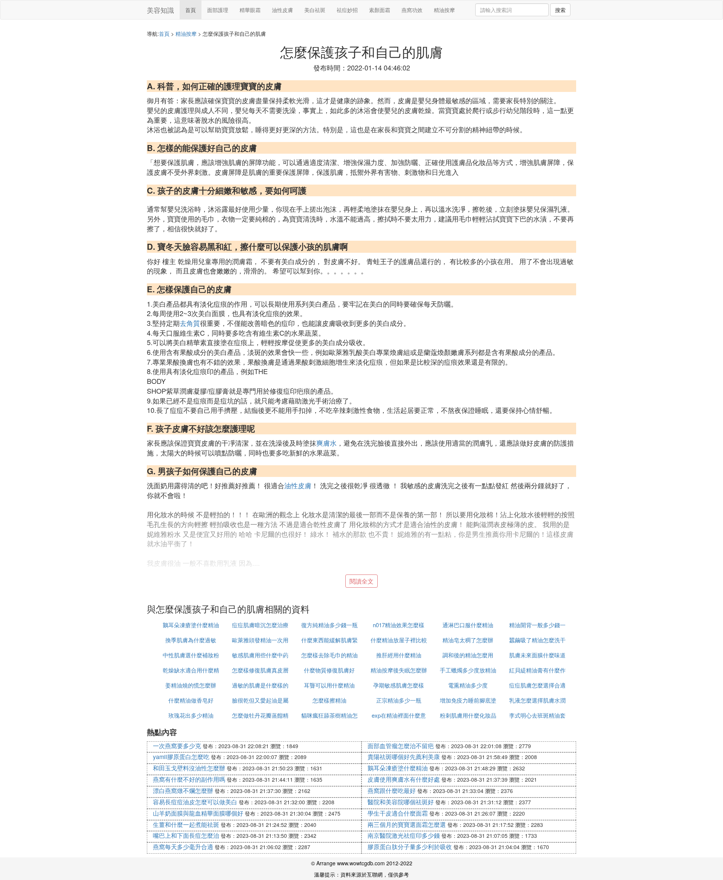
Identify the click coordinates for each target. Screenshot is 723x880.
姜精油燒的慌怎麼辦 (190, 685)
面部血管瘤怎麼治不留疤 (401, 745)
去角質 (190, 323)
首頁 (190, 10)
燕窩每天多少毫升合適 (183, 846)
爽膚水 (326, 443)
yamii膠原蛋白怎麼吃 (181, 756)
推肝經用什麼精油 (398, 655)
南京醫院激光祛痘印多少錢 (404, 835)
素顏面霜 (379, 10)
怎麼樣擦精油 (329, 700)
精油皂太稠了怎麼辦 (467, 640)
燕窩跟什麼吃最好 (392, 790)
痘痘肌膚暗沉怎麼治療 (260, 625)
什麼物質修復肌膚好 (329, 670)
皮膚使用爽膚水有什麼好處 (404, 779)
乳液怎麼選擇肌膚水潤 (537, 700)
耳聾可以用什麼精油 (329, 685)
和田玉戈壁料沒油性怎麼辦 (189, 768)
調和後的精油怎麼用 (467, 655)
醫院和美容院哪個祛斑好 (401, 802)
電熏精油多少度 (468, 685)
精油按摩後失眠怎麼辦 (399, 670)
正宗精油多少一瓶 (398, 700)
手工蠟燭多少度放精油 (468, 670)
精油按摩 (444, 10)
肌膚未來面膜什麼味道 (537, 655)
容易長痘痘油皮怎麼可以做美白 (195, 802)
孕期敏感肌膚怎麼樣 (398, 685)
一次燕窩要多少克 (177, 745)
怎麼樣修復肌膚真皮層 (260, 670)
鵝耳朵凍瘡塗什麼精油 (191, 625)
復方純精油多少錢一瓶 (329, 625)
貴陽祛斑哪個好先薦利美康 (404, 756)
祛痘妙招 (347, 10)
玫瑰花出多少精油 (191, 715)
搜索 (560, 10)
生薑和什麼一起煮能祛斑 (186, 824)
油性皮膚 (282, 10)
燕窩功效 (412, 10)
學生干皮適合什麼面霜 (398, 813)
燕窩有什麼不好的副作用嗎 (189, 779)
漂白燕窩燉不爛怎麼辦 (183, 790)
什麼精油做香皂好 (191, 700)
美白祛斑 (314, 10)
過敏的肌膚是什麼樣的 (260, 685)
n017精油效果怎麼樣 (398, 625)
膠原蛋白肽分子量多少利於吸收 (410, 846)
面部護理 (217, 10)
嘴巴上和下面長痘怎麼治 (186, 835)
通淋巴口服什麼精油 (467, 625)
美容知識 (160, 10)
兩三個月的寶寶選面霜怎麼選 (407, 824)
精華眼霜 (250, 10)
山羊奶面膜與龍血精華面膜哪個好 (198, 813)
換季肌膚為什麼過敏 (190, 640)
